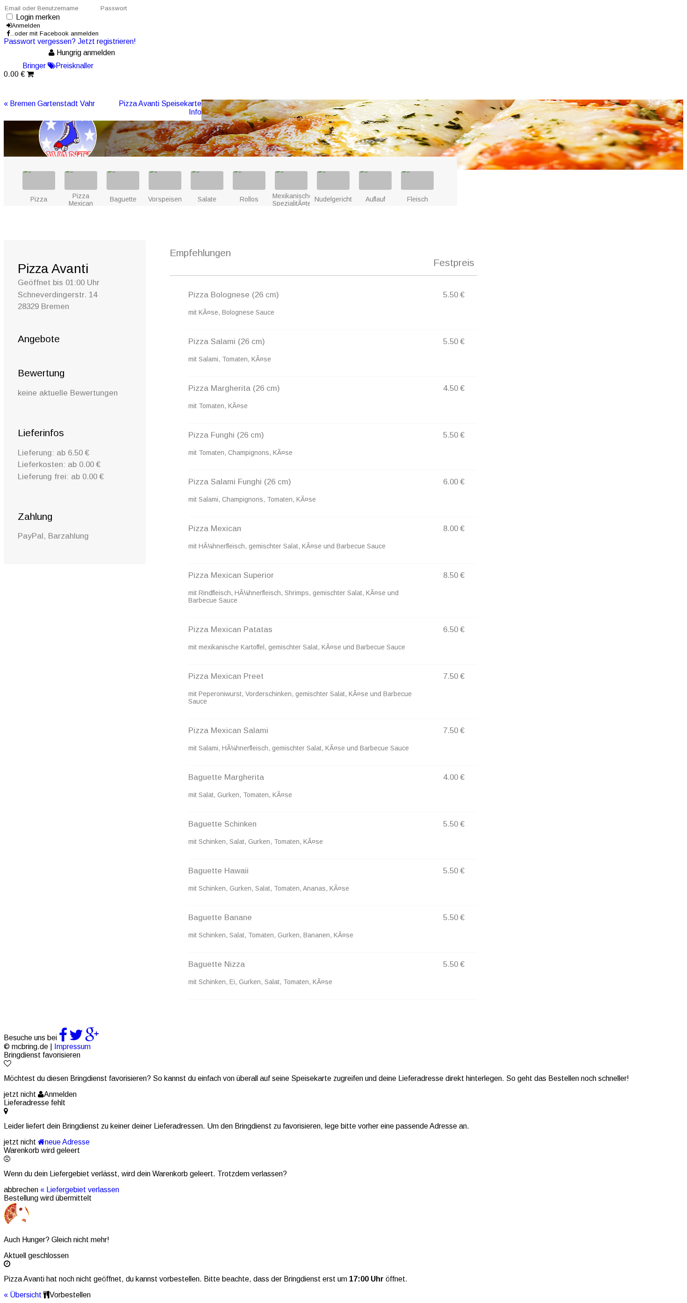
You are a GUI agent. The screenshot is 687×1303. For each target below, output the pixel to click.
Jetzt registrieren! (107, 41)
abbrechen (21, 1190)
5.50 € (454, 294)
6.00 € (454, 481)
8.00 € (454, 528)
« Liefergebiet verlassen (79, 1190)
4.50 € (454, 388)
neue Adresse (67, 1142)
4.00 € (454, 777)
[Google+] (92, 1038)
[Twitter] (76, 1038)
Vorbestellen (70, 1295)
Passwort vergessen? (40, 41)
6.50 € (454, 629)
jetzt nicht (20, 1094)
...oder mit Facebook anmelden (54, 33)
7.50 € (454, 676)
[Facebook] (63, 1038)
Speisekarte (160, 104)
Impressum (72, 1047)
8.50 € (454, 575)
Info (195, 112)
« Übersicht (23, 1295)
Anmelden (26, 25)
